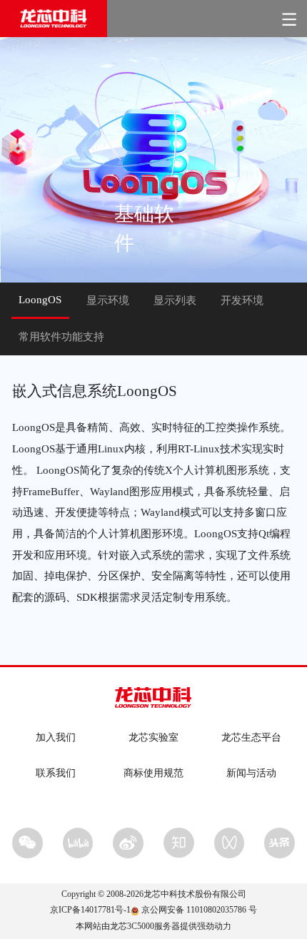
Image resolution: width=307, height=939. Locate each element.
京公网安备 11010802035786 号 (199, 910)
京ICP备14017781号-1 (90, 910)
